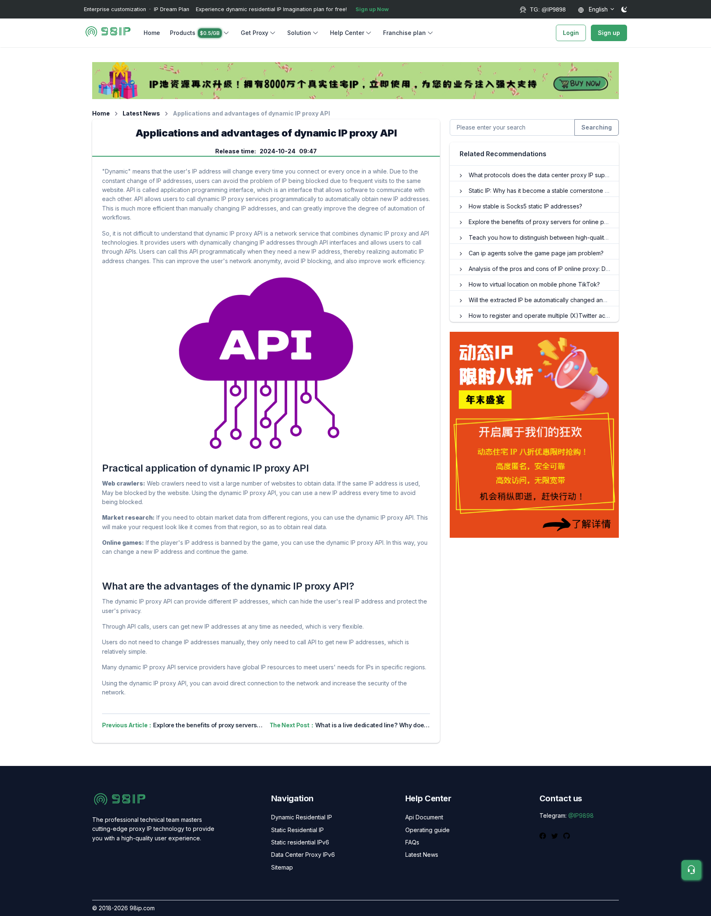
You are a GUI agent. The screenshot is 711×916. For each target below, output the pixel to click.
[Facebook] (543, 835)
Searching (596, 127)
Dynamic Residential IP (301, 817)
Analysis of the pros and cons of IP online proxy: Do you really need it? (565, 268)
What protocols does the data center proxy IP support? (544, 174)
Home (152, 32)
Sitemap (282, 867)
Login (571, 32)
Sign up (609, 32)
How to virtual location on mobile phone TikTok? (534, 284)
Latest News (141, 113)
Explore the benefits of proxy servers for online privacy (544, 221)
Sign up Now (372, 9)
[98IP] (108, 33)
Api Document (424, 817)
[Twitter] (555, 835)
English (597, 9)
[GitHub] (566, 835)
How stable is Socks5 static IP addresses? (525, 206)
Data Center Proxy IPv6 (303, 854)
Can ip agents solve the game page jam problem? (536, 253)
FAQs (412, 842)
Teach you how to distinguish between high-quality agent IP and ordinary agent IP (580, 237)
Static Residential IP (297, 829)
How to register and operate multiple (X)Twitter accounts (546, 315)
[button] (200, 32)
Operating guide (427, 829)
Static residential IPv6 (300, 842)
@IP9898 (581, 815)
